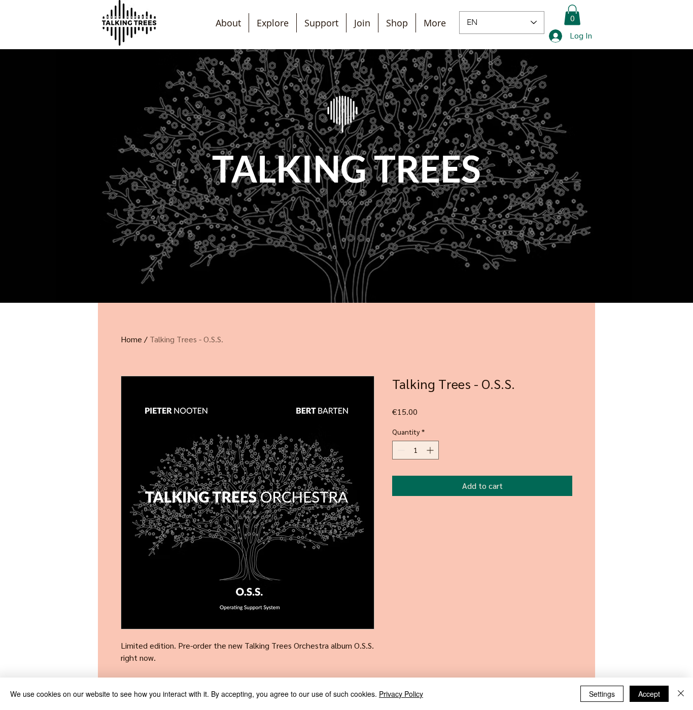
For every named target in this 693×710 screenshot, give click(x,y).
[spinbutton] (415, 450)
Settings (602, 694)
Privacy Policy (401, 694)
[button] (572, 15)
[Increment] (431, 450)
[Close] (681, 694)
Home (131, 339)
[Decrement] (400, 450)
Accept (649, 694)
